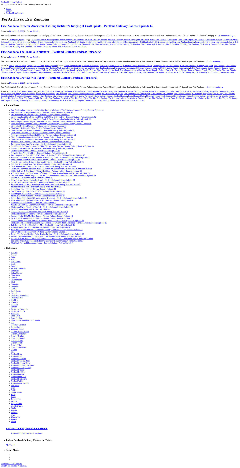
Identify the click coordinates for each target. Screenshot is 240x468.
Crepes (13, 293)
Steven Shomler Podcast (119, 44)
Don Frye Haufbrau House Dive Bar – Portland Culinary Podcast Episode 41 (41, 164)
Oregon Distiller (17, 336)
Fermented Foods (18, 311)
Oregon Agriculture (18, 334)
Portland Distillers (18, 372)
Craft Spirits (13, 40)
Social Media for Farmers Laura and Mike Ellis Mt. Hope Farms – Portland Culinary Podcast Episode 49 (52, 146)
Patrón (175, 68)
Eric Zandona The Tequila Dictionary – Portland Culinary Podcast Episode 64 (51, 51)
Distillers (14, 300)
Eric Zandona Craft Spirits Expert (99, 42)
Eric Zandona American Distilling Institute (84, 94)
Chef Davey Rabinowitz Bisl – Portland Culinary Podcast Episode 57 (38, 128)
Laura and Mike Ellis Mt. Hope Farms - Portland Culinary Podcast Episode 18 (42, 216)
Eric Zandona (57, 42)
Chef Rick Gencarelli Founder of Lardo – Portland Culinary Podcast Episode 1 (42, 243)
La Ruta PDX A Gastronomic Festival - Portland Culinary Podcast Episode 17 (42, 218)
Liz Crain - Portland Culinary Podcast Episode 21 (30, 209)
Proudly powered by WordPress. (14, 466)
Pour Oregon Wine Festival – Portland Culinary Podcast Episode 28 (37, 193)
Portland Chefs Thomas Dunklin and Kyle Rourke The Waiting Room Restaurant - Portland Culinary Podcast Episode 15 (59, 223)
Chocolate (15, 284)
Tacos (13, 397)
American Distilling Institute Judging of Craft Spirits (128, 40)
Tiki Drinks (89, 100)
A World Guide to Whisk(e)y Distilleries (56, 91)
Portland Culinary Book (20, 361)
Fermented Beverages (19, 309)
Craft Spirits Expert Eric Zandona (191, 40)
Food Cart (15, 313)
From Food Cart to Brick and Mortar (25, 320)
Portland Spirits (17, 381)
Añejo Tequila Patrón (72, 66)
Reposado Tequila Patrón (59, 70)
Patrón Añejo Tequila (198, 68)
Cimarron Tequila (115, 66)
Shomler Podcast (101, 44)
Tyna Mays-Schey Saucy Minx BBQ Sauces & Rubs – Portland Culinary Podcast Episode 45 (48, 155)
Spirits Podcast (125, 70)
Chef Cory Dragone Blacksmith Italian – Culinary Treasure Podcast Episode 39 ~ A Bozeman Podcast (51, 169)
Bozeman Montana (18, 268)
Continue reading (227, 35)
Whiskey (98, 100)
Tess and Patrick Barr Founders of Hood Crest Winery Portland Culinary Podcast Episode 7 (47, 241)
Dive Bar (14, 304)
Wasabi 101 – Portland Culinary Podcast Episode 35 (31, 178)
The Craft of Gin (67, 98)
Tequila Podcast (45, 72)
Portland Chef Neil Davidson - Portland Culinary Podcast (33, 202)
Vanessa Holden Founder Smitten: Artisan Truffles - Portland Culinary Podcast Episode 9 (46, 236)
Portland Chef (16, 356)
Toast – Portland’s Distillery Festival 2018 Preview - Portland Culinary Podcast (42, 200)
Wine (13, 415)
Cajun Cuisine (16, 273)
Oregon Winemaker (18, 347)
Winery (14, 419)
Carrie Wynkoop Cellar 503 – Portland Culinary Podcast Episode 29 (38, 191)
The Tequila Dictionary (228, 98)
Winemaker (15, 417)
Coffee (13, 289)
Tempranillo (15, 399)
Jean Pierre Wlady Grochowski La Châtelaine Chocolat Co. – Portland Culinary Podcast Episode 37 (50, 173)
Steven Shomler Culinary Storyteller (160, 70)
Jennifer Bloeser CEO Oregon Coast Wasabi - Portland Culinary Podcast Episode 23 (44, 205)
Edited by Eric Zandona (45, 94)
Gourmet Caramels (18, 325)
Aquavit (14, 253)
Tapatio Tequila (201, 70)
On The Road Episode (20, 331)
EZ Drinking (197, 94)
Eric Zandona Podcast (185, 42)
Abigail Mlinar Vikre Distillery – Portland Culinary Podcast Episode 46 (39, 153)
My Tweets (10, 445)
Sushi (13, 395)
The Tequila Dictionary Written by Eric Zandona (52, 46)
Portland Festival (17, 374)
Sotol (117, 70)
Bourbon (14, 266)
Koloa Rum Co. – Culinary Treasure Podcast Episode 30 (33, 189)
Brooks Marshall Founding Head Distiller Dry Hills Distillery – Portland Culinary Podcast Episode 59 (51, 124)
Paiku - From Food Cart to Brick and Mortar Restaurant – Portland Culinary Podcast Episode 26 (49, 198)
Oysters (14, 349)
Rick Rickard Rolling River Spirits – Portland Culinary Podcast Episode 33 (40, 182)
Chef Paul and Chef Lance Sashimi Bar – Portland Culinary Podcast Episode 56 (42, 130)
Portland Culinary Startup (21, 368)
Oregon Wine (16, 345)
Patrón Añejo (184, 68)
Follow (9, 11)
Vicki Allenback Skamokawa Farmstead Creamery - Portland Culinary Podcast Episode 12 (46, 229)
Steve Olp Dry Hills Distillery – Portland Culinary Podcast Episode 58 (38, 126)
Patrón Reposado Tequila (218, 68)
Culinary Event (17, 298)
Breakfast (14, 271)
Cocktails (12, 91)
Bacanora (104, 66)
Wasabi (14, 410)
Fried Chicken (16, 318)
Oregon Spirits (16, 343)
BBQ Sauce (15, 262)
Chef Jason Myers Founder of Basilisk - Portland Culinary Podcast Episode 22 (42, 207)
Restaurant (15, 386)
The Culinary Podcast (89, 72)
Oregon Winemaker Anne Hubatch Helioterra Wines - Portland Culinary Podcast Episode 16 (47, 220)
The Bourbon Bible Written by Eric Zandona (147, 44)
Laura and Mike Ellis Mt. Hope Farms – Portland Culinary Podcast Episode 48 (42, 148)
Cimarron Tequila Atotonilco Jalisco (137, 66)
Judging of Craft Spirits (35, 44)
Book (13, 264)
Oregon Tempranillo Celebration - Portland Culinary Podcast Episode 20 (39, 211)
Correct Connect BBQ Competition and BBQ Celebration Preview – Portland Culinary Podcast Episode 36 (53, 175)
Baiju (13, 257)
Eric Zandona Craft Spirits (74, 42)
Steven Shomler (33, 31)
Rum (130, 96)
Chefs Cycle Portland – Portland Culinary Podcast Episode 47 (35, 151)
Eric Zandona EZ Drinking (165, 42)
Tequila (29, 66)
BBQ (13, 259)
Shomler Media (88, 44)
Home (8, 9)
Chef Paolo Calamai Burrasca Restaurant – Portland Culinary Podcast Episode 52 (43, 139)
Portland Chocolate (18, 359)
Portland (88, 96)
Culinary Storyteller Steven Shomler (15, 42)
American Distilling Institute (95, 40)
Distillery (14, 302)
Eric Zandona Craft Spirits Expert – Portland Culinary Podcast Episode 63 (49, 77)
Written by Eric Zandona (208, 72)
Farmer (14, 307)
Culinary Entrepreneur (20, 295)
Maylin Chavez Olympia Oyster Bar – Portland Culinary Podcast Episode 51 (41, 142)
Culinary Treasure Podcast (40, 42)
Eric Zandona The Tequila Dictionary (129, 68)
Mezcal (147, 68)
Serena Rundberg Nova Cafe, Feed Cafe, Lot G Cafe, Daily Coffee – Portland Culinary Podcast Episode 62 (53, 117)
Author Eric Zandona (158, 40)
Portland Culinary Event (20, 363)
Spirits (21, 40)
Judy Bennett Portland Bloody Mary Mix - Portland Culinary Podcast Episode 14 (43, 225)
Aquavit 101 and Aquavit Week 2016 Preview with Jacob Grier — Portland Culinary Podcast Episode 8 (52, 239)
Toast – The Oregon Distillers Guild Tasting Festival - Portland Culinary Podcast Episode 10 (47, 234)
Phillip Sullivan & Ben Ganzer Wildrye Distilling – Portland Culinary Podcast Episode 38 (46, 171)
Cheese (14, 277)
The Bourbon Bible (15, 98)
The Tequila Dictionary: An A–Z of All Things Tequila (176, 72)
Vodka (13, 408)
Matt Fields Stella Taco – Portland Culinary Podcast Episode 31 (36, 187)
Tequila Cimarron (222, 70)
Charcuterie (15, 275)
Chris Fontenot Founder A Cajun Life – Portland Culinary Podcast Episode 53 (42, 137)
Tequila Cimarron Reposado (27, 72)
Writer (13, 422)
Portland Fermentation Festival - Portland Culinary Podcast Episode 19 (39, 214)
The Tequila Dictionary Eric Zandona (139, 72)
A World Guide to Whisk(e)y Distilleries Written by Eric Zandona (58, 40)
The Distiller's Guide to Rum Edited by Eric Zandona (197, 98)
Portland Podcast (41, 70)
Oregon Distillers (17, 338)
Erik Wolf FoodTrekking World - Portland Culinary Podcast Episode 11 (39, 232)
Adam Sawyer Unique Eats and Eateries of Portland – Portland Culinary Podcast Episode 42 (47, 162)
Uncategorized (51, 66)
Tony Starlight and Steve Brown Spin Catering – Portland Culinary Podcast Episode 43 (45, 160)
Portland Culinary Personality (22, 365)
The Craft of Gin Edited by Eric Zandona (182, 44)
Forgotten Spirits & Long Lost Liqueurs (219, 94)
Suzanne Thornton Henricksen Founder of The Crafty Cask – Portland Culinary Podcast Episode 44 (50, 157)
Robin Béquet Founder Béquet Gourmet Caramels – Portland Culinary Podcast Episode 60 (47, 121)
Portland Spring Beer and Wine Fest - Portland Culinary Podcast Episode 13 (41, 227)
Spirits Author (20, 66)
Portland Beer (16, 354)
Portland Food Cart (18, 377)
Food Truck (15, 316)
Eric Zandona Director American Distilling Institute (133, 42)
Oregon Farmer (17, 340)
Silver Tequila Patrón (105, 70)
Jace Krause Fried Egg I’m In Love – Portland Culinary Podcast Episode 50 (41, 144)
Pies (12, 352)
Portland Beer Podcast (15, 13)
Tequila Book (39, 66)
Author (14, 255)
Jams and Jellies (17, 329)
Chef (13, 282)
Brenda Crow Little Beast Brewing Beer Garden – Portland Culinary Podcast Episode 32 (46, 184)
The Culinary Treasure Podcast (212, 44)
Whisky (105, 100)
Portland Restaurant (18, 379)
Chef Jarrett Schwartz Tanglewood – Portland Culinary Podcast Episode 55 (40, 133)
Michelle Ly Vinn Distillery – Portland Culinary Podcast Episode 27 (38, 196)
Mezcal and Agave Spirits (162, 68)
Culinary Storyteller (230, 40)
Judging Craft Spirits (17, 44)
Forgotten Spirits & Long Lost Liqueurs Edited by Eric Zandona (26, 96)
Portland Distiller (17, 370)
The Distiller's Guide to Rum (163, 98)
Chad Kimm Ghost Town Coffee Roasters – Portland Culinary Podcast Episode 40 (43, 166)
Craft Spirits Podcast (214, 40)
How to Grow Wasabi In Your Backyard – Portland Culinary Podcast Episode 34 (43, 180)
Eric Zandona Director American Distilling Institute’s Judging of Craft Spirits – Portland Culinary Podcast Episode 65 (77, 26)
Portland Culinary (53, 44)
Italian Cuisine (16, 327)
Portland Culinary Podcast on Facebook (27, 428)
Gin (54, 96)
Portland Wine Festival (20, 383)
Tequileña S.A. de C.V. (70, 72)
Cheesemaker (16, 280)
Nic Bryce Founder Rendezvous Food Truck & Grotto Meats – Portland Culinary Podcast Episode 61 (51, 119)
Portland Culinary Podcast (11, 2)
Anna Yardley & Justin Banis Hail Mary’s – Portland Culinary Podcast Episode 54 (43, 135)
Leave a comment (79, 46)
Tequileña (56, 72)
